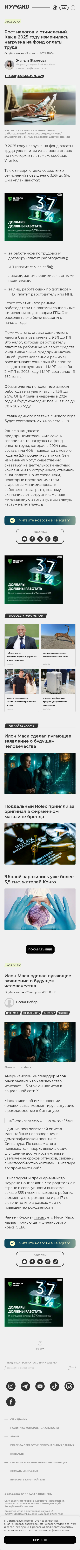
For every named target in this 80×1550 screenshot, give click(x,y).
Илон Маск (12, 1013)
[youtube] (40, 1386)
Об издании (19, 1419)
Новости (12, 21)
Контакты (17, 1453)
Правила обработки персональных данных (42, 1445)
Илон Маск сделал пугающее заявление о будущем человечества (37, 741)
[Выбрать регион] (54, 7)
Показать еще (40, 949)
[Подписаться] (73, 1368)
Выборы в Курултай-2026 (27, 1479)
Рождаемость (31, 1013)
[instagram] (11, 1386)
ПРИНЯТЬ (40, 1540)
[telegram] (25, 1386)
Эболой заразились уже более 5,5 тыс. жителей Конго (39, 879)
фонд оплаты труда (31, 76)
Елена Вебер (26, 1002)
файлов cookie (61, 1530)
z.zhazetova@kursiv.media (31, 68)
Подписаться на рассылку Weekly (32, 1362)
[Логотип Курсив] (16, 7)
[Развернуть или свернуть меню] (73, 7)
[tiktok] (54, 1386)
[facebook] (11, 1401)
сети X (33, 1091)
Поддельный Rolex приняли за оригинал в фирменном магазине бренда (39, 811)
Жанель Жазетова (31, 60)
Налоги (10, 76)
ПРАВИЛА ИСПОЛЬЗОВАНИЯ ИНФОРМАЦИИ (39, 1462)
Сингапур (49, 1013)
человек (63, 1013)
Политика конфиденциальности (34, 1428)
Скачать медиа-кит (24, 1471)
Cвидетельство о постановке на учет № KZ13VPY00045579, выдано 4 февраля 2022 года (33, 1512)
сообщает (60, 155)
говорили (13, 441)
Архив (14, 1436)
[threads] (69, 1386)
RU (64, 8)
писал (39, 1217)
